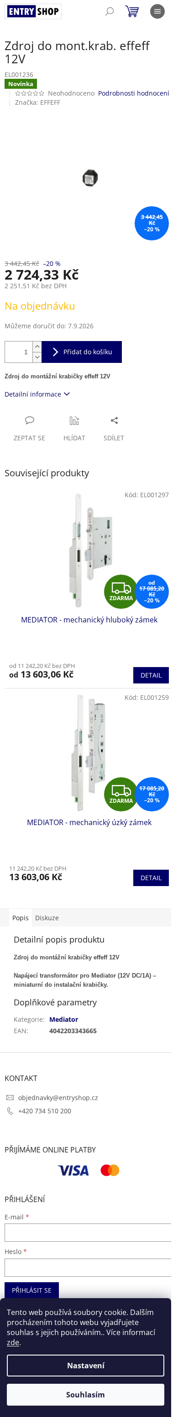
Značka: (37, 102)
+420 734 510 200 (44, 1110)
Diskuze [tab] (47, 917)
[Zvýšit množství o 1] (37, 347)
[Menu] (157, 11)
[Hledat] (109, 11)
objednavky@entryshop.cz (58, 1097)
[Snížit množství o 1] (37, 357)
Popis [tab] (20, 917)
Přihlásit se (32, 1290)
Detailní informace (33, 394)
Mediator (63, 1019)
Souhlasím (85, 1395)
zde (13, 1342)
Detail (151, 675)
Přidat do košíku (87, 351)
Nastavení (86, 1366)
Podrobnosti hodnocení (133, 93)
